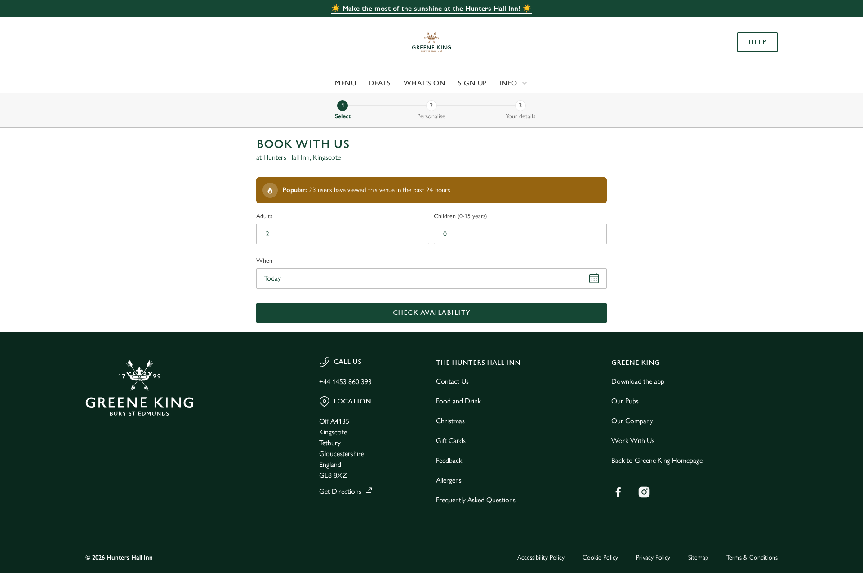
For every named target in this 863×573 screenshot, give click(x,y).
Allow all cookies (726, 23)
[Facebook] (618, 492)
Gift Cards (451, 440)
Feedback (449, 460)
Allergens (449, 480)
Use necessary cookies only (726, 53)
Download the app (637, 381)
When (264, 260)
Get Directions (340, 491)
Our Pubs (625, 401)
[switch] (319, 83)
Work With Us (632, 440)
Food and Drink (458, 401)
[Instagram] (644, 492)
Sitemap (698, 557)
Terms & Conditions (752, 557)
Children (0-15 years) (460, 216)
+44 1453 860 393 (345, 381)
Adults (264, 216)
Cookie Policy (600, 557)
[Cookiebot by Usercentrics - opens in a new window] (119, 83)
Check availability (432, 313)
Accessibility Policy (541, 557)
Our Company (632, 420)
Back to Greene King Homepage (657, 460)
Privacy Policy (653, 557)
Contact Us (452, 381)
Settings (522, 83)
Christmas (450, 420)
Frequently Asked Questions (476, 500)
